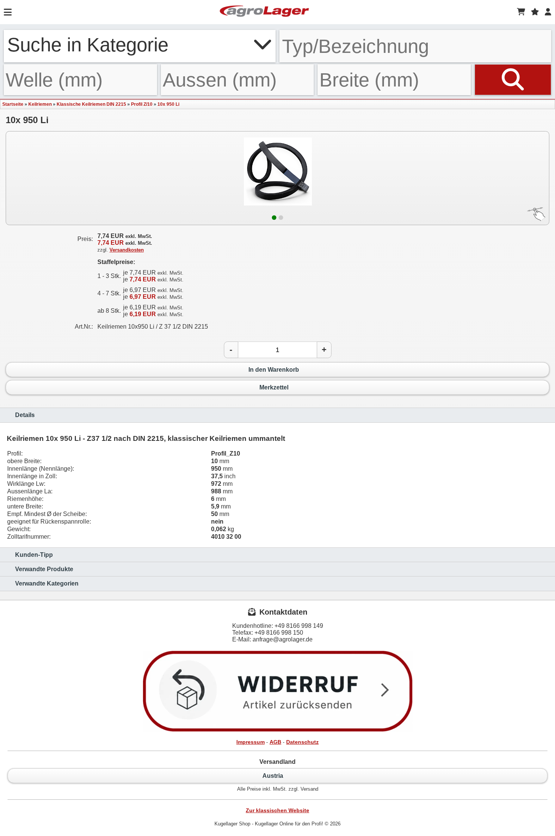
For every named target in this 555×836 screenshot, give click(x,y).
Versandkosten (126, 250)
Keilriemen (40, 104)
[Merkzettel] (535, 12)
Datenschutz (302, 742)
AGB (275, 742)
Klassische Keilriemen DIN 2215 (91, 104)
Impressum (250, 742)
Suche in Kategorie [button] (87, 45)
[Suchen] (513, 80)
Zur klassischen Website (277, 810)
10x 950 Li (168, 104)
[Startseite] (264, 12)
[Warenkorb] (521, 12)
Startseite (12, 104)
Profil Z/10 (142, 104)
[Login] (548, 12)
